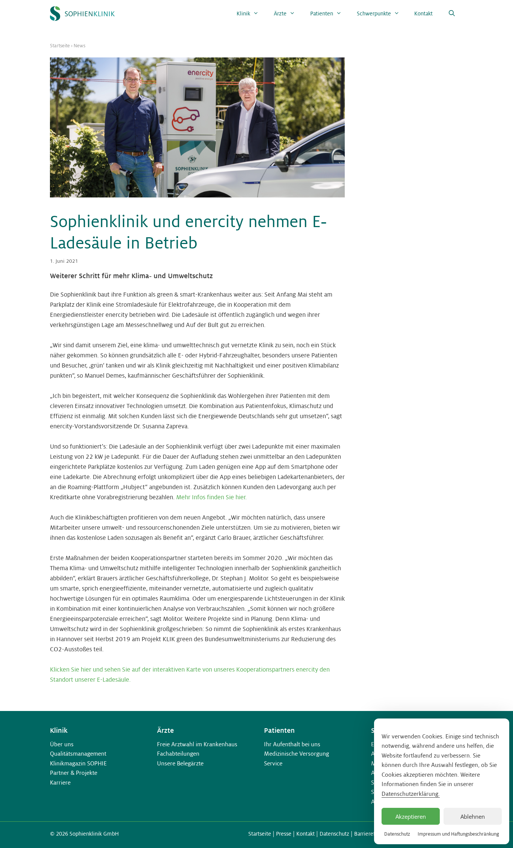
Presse (283, 833)
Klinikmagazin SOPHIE (78, 763)
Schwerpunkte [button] (374, 13)
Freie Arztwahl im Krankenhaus (197, 744)
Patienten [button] (321, 13)
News (79, 46)
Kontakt (423, 13)
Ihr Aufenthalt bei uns (292, 744)
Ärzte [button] (280, 13)
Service (273, 763)
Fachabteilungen (178, 753)
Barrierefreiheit (372, 833)
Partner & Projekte (73, 772)
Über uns (62, 744)
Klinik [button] (243, 13)
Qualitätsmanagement (78, 753)
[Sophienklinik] (82, 13)
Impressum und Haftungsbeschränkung (458, 834)
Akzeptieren (410, 816)
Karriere (60, 782)
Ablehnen (472, 816)
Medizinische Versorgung (296, 753)
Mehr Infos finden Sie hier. (211, 497)
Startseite (60, 46)
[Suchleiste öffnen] (451, 13)
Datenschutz (397, 834)
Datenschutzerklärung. (411, 793)
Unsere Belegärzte (180, 763)
